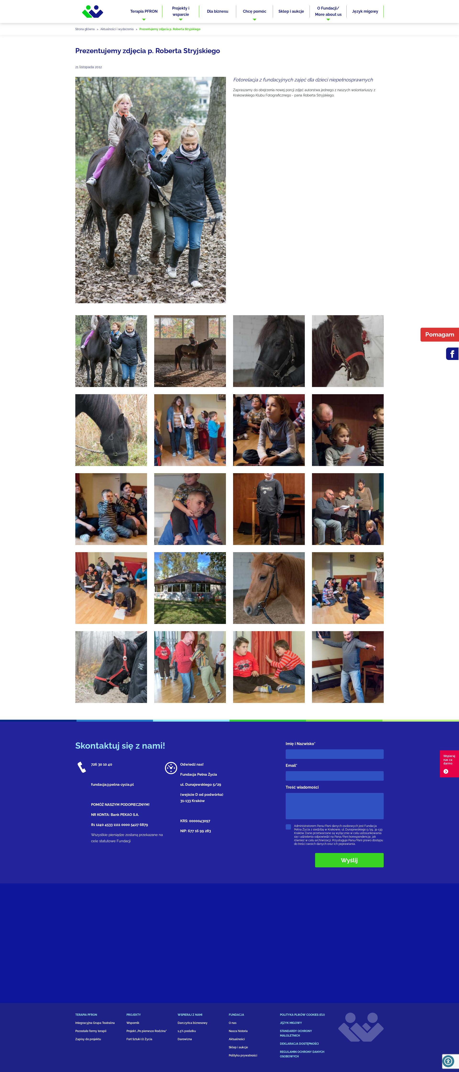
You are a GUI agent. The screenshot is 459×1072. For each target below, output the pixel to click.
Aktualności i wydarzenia (117, 29)
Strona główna (85, 29)
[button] (144, 11)
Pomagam (439, 334)
